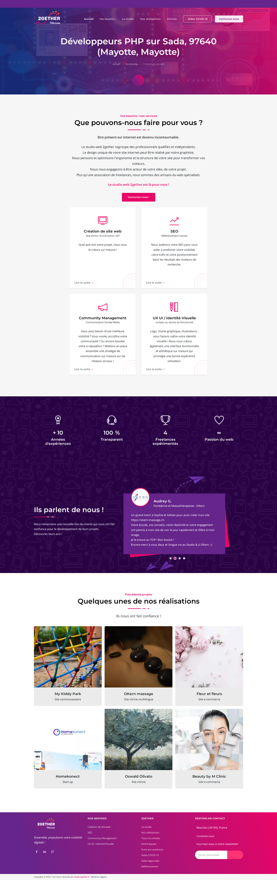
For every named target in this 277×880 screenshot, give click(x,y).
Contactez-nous (229, 18)
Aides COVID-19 (197, 18)
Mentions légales (99, 876)
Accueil (89, 18)
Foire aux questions (152, 849)
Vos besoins (106, 18)
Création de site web (154, 64)
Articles (172, 18)
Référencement (149, 866)
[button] (170, 558)
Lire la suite (82, 282)
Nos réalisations (150, 18)
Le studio (128, 18)
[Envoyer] (235, 855)
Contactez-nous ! (138, 197)
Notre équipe (148, 843)
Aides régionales (150, 860)
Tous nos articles (150, 838)
